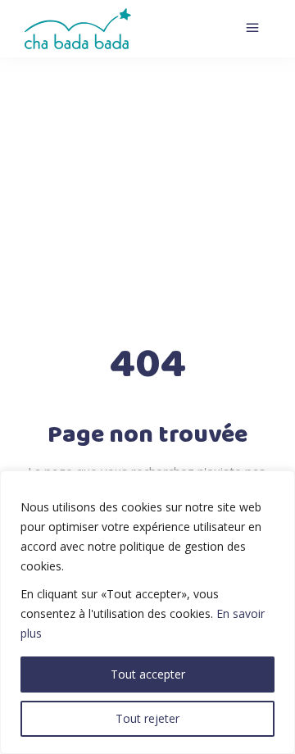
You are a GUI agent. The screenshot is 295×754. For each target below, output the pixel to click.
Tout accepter (148, 674)
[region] (147, 612)
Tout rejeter (147, 718)
